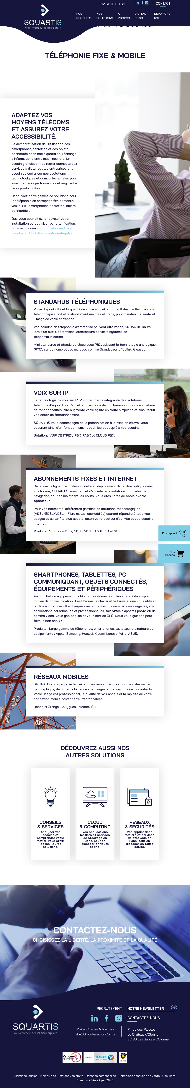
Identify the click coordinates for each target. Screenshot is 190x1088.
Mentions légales (25, 1076)
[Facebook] (142, 3)
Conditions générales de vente (139, 1076)
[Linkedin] (137, 3)
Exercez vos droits (71, 1076)
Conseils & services (50, 814)
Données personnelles (101, 1076)
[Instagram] (146, 3)
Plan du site (48, 1076)
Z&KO (110, 1080)
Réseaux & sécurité (139, 814)
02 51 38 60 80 (113, 4)
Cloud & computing (95, 814)
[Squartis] (43, 16)
